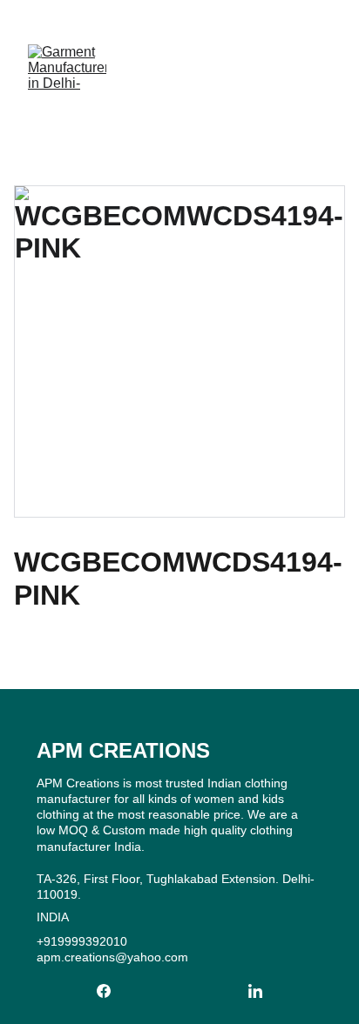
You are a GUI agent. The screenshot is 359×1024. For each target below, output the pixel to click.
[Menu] (320, 69)
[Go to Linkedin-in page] (255, 991)
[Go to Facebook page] (112, 991)
